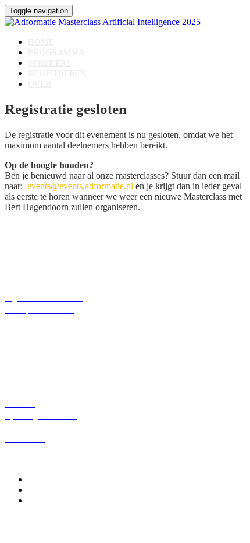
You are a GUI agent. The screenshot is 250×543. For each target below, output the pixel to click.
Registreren (57, 73)
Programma (56, 52)
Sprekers (49, 63)
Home (40, 42)
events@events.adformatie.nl (81, 186)
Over (39, 84)
